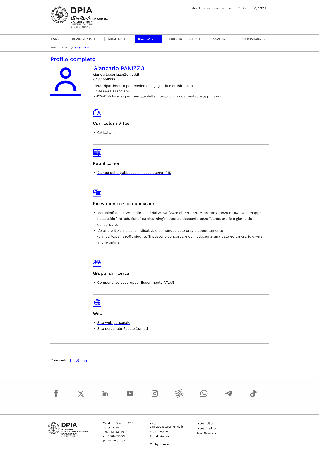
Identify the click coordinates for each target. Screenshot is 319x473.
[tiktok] (253, 397)
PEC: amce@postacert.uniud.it (166, 425)
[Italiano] (79, 17)
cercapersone (222, 8)
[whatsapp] (204, 397)
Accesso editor (206, 428)
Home (55, 38)
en (244, 8)
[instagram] (154, 397)
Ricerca (144, 38)
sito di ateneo (201, 8)
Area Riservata (206, 433)
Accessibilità (204, 423)
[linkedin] (105, 397)
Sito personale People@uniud (122, 328)
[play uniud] (179, 397)
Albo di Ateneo (159, 431)
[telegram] (228, 397)
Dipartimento (82, 38)
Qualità (219, 38)
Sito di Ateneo (159, 436)
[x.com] (81, 397)
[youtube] (130, 397)
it (238, 8)
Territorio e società (181, 38)
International (252, 38)
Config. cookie (159, 444)
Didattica (115, 38)
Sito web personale (113, 322)
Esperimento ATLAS (157, 282)
